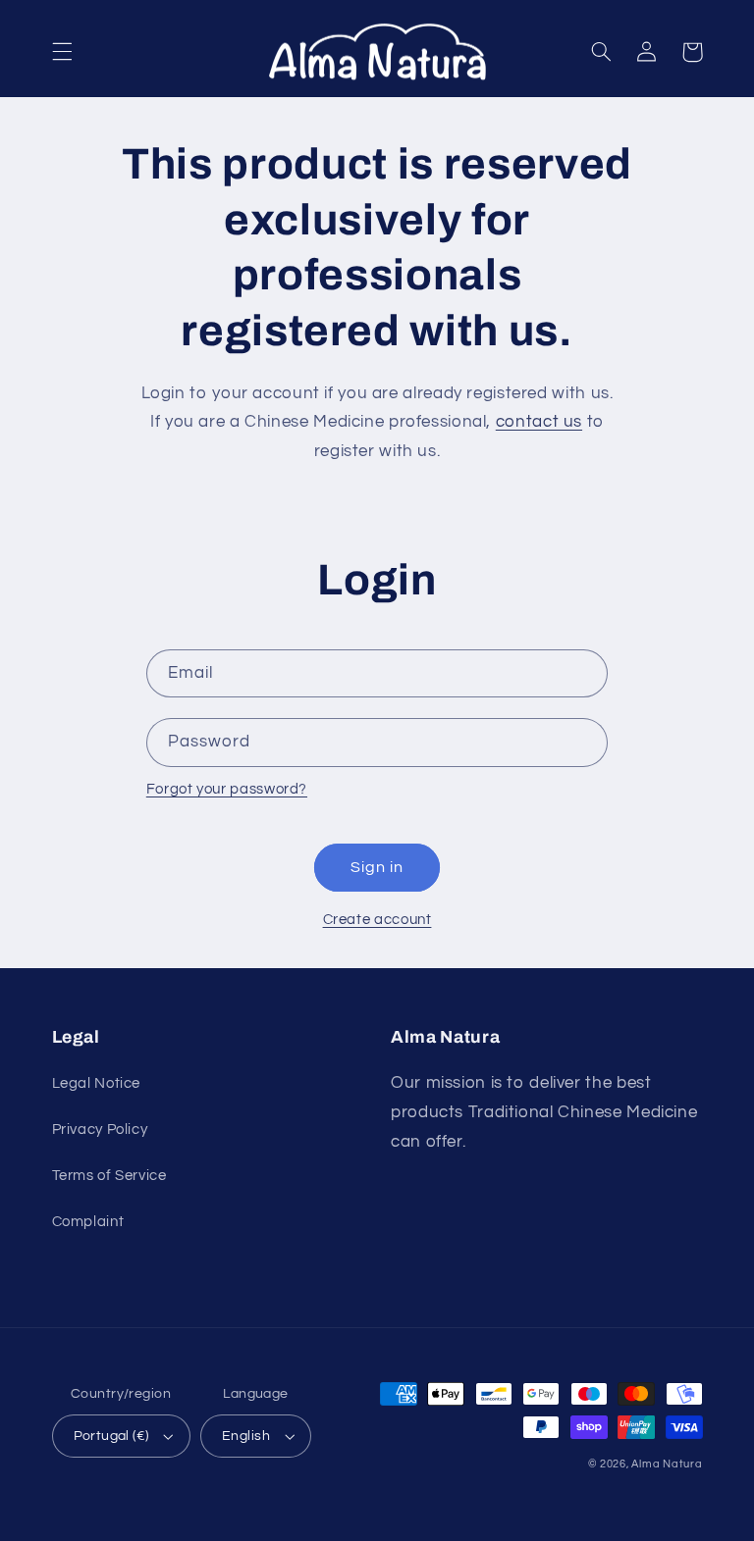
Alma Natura (666, 1464)
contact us (539, 422)
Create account (377, 919)
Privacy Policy (100, 1129)
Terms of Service (109, 1175)
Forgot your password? (226, 789)
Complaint (88, 1221)
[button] (61, 52)
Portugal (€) (111, 1436)
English (246, 1436)
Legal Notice (96, 1083)
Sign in (377, 867)
